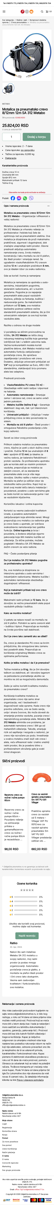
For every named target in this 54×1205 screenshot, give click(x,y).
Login (4, 1124)
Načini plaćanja (8, 1152)
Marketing (6, 1166)
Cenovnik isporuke (10, 1163)
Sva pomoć (7, 1145)
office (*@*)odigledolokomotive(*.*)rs (29, 1189)
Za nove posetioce (10, 1141)
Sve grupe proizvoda (11, 1170)
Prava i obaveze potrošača (30, 1080)
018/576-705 (33, 3)
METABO (6, 104)
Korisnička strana (9, 1131)
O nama (5, 1159)
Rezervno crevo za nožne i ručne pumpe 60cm (14, 797)
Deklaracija (10, 158)
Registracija (7, 1127)
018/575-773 (11, 3)
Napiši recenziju (27, 935)
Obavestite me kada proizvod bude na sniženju (27, 192)
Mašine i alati (21, 20)
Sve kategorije (8, 20)
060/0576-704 (45, 3)
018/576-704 (22, 3)
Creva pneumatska (18, 22)
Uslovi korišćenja (9, 1149)
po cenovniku (27, 150)
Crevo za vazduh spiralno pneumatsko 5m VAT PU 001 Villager (41, 798)
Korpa (4, 1135)
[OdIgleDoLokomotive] (27, 11)
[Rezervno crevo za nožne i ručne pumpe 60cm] (14, 779)
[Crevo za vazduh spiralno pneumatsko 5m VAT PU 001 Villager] (41, 779)
